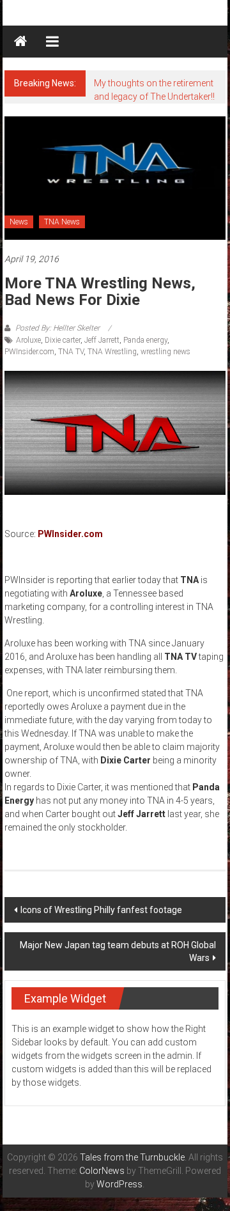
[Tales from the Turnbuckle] (20, 42)
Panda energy (145, 340)
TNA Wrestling (112, 351)
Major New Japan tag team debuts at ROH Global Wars (118, 951)
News (19, 221)
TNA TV (71, 351)
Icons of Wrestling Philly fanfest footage (101, 910)
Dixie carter (62, 340)
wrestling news (165, 351)
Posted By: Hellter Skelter (57, 328)
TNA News (62, 221)
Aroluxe (28, 340)
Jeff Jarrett (101, 340)
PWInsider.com (29, 351)
